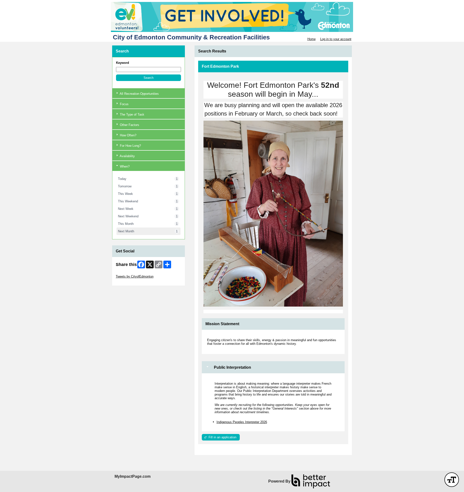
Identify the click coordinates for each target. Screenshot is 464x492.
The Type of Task (131, 114)
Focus (124, 104)
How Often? (127, 135)
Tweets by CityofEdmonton (134, 276)
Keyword (122, 63)
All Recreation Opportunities (139, 93)
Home (311, 39)
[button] (148, 77)
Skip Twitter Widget (129, 273)
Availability (127, 156)
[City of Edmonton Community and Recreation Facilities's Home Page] (232, 17)
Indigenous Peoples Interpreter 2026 (242, 422)
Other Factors (129, 125)
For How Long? (130, 145)
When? (124, 166)
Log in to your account (335, 39)
